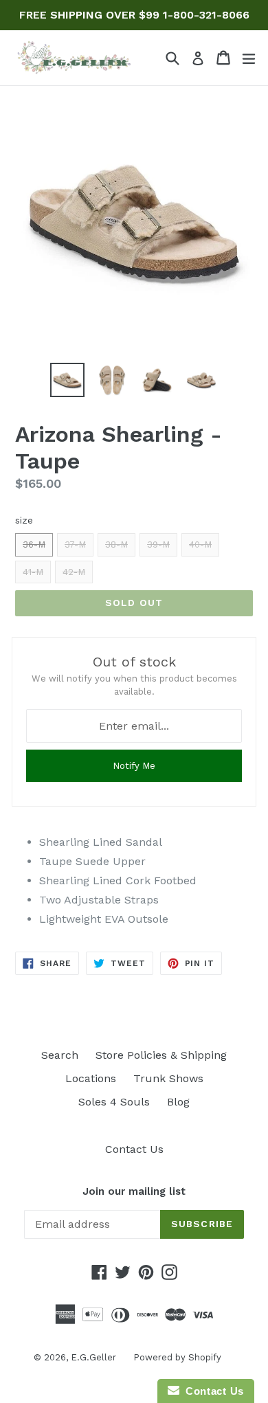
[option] (67, 380)
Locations (90, 1078)
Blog (178, 1101)
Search (59, 1055)
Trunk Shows (168, 1078)
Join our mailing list (134, 1191)
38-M (116, 544)
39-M (158, 544)
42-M (74, 572)
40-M (200, 544)
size (24, 520)
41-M (33, 572)
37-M (75, 544)
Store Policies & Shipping (161, 1055)
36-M (34, 544)
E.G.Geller (93, 1357)
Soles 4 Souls (114, 1101)
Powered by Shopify (177, 1357)
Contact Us (134, 1149)
